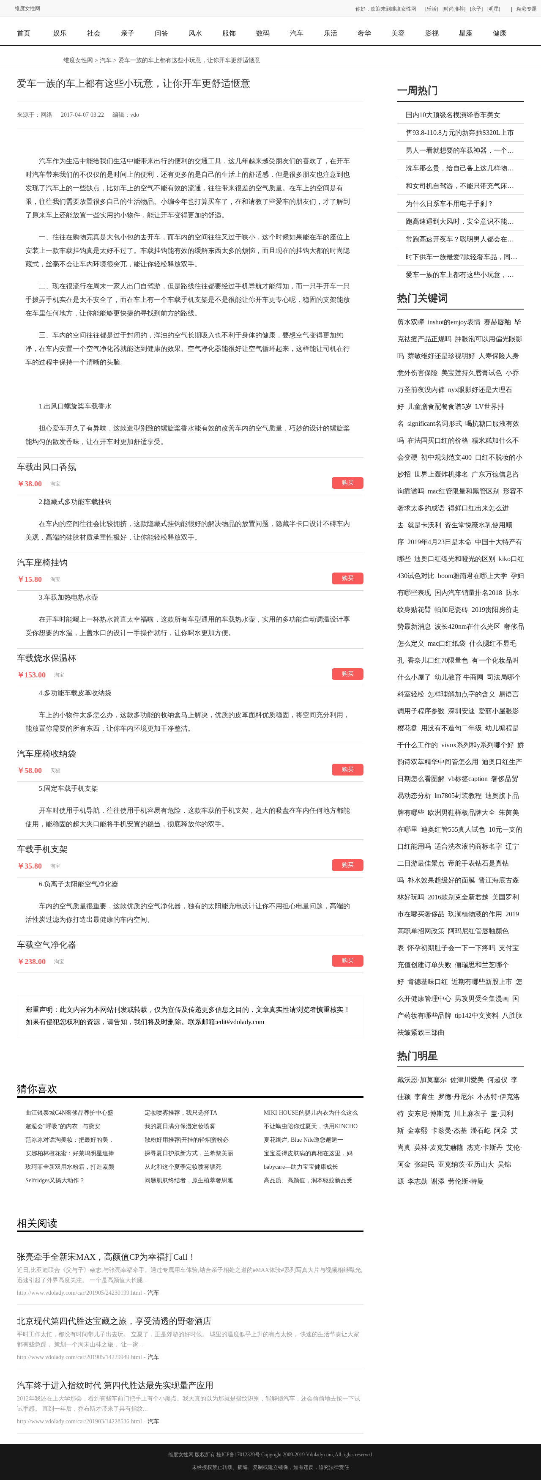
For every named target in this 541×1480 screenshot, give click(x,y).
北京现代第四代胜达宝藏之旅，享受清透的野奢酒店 (114, 1321)
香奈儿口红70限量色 (437, 660)
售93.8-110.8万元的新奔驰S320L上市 (460, 132)
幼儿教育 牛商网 (459, 677)
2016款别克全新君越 (458, 897)
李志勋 (417, 1181)
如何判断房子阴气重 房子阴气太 (306, 1167)
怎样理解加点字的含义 (461, 694)
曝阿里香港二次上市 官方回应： (67, 1140)
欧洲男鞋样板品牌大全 (461, 812)
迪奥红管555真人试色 (453, 829)
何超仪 (497, 1079)
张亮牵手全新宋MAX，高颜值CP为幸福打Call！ (106, 1256)
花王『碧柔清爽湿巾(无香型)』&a (189, 1153)
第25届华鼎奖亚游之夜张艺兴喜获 (189, 1126)
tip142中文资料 (477, 1015)
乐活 (330, 33)
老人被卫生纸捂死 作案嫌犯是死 (67, 1180)
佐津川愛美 (467, 1079)
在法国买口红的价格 (437, 440)
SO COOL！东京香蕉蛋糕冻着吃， (70, 1113)
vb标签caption (468, 778)
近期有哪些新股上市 (481, 981)
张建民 (424, 1164)
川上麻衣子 (470, 1113)
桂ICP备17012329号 (238, 1455)
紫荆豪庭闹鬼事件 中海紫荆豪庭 (306, 1113)
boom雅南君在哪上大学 (472, 575)
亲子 (127, 33)
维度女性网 (27, 8)
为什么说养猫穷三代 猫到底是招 (306, 1180)
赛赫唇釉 (497, 322)
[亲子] (476, 9)
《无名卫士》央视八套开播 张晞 (187, 1167)
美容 (398, 33)
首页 (23, 33)
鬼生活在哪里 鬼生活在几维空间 (306, 1140)
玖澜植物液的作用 (475, 914)
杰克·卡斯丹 (485, 1147)
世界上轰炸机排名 (441, 474)
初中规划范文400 (446, 457)
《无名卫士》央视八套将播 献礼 (187, 1180)
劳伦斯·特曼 (466, 1181)
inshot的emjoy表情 (454, 322)
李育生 (424, 1096)
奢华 (364, 33)
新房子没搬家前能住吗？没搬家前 (308, 1153)
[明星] (493, 9)
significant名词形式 (434, 423)
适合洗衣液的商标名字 (468, 846)
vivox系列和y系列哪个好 (477, 744)
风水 (195, 33)
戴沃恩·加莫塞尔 (422, 1079)
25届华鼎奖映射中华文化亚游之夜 (189, 1113)
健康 (499, 33)
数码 (263, 33)
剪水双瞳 (410, 322)
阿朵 (501, 1130)
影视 (432, 33)
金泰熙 (417, 1130)
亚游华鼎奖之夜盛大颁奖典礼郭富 (189, 1140)
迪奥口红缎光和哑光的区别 (454, 558)
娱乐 (60, 33)
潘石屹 (480, 1130)
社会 (94, 33)
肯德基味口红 (427, 981)
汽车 (296, 33)
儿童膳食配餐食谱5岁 (439, 406)
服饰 (229, 33)
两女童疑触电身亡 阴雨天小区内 (67, 1167)
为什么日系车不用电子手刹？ (450, 203)
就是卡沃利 (424, 525)
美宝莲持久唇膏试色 (471, 372)
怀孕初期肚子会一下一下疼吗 (451, 947)
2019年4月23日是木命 (439, 541)
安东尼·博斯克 (428, 1113)
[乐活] (431, 9)
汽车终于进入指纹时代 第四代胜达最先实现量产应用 (115, 1385)
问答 (161, 33)
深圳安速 (461, 711)
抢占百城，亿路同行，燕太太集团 (69, 1126)
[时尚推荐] (454, 9)
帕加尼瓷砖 (451, 609)
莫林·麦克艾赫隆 (439, 1147)
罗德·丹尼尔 (456, 1096)
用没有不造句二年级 (451, 728)
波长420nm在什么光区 (467, 626)
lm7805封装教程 (458, 795)
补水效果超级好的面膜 (441, 880)
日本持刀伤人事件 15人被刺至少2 (69, 1153)
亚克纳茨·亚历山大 (466, 1164)
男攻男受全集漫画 (482, 998)
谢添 (438, 1181)
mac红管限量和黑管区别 (464, 491)
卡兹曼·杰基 (449, 1130)
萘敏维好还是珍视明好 (441, 355)
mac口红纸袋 (447, 643)
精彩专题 (526, 9)
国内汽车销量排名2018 (468, 592)
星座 (466, 33)
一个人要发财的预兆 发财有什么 (306, 1126)
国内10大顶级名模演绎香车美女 (453, 114)
